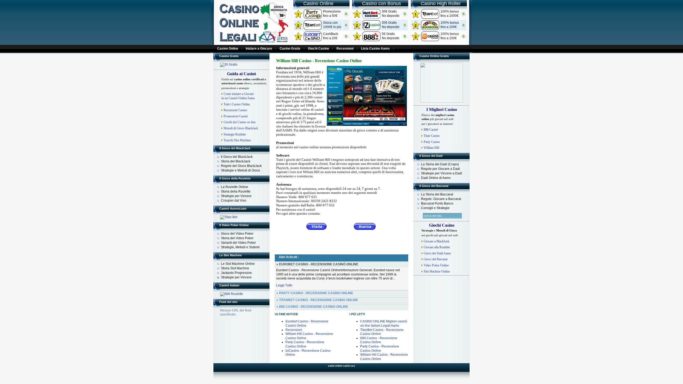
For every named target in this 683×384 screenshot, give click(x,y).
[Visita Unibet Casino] (430, 29)
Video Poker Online (436, 265)
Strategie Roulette (235, 134)
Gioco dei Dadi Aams (437, 253)
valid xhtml (335, 365)
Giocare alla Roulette (437, 247)
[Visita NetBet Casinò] (312, 40)
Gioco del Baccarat (435, 259)
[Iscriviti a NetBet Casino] (404, 15)
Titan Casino (432, 136)
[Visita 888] (371, 40)
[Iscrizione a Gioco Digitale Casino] (463, 38)
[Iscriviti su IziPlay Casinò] (404, 27)
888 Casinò (431, 129)
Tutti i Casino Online (237, 104)
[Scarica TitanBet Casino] (346, 27)
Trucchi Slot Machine (237, 140)
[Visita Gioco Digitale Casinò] (430, 40)
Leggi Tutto (284, 285)
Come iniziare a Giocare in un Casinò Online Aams (238, 96)
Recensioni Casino (235, 110)
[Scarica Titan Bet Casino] (463, 15)
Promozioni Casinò (236, 116)
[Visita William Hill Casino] (316, 226)
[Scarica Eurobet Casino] (346, 38)
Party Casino (432, 142)
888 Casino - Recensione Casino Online (378, 340)
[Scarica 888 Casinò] (404, 38)
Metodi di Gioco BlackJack (241, 128)
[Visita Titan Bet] (312, 29)
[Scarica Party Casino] (346, 15)
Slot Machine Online (437, 271)
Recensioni (293, 330)
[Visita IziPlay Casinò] (371, 29)
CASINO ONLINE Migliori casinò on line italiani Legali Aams (383, 323)
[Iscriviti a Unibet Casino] (463, 27)
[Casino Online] (253, 42)
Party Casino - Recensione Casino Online (304, 344)
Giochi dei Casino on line (240, 122)
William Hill (431, 148)
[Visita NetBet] (371, 18)
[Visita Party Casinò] (312, 18)
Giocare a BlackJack (436, 241)
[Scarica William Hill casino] (364, 226)
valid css (349, 365)
